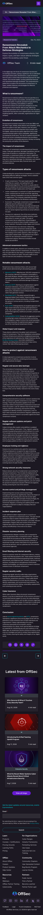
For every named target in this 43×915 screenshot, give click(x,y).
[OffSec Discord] (38, 900)
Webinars (6, 881)
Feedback (6, 907)
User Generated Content (31, 864)
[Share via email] (10, 645)
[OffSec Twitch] (5, 900)
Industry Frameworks (29, 842)
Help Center (7, 870)
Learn (5, 836)
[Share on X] (21, 645)
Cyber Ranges (27, 839)
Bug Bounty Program (29, 867)
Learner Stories (27, 870)
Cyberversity (7, 887)
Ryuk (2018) (9, 306)
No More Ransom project (10, 340)
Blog (6, 12)
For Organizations (29, 836)
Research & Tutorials (10, 40)
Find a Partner (27, 881)
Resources (7, 875)
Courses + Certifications (11, 842)
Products (6, 839)
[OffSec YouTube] (16, 900)
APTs (28, 616)
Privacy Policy (34, 823)
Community (27, 858)
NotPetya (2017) (10, 285)
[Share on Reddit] (27, 645)
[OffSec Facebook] (27, 900)
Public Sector (27, 878)
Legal (13, 907)
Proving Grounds (9, 845)
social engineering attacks (15, 616)
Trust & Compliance (25, 907)
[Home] (21, 893)
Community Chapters (29, 861)
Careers (5, 864)
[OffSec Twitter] (32, 900)
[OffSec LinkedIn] (21, 900)
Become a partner (28, 884)
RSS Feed (37, 907)
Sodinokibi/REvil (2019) (12, 316)
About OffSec (7, 861)
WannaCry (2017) (10, 272)
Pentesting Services (29, 845)
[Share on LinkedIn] (16, 645)
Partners (25, 875)
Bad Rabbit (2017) (10, 295)
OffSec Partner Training (11, 884)
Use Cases (26, 848)
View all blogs (21, 793)
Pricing (5, 851)
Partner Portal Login (29, 887)
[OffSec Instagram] (10, 900)
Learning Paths (8, 848)
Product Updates (9, 867)
